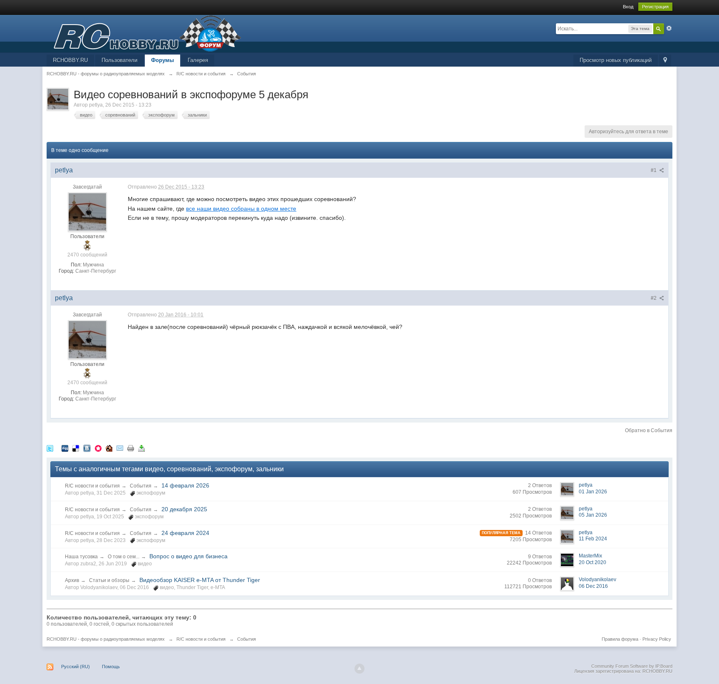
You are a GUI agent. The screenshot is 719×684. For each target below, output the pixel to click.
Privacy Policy (656, 639)
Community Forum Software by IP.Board (631, 666)
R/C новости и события (92, 486)
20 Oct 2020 (592, 562)
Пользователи (119, 60)
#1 (654, 170)
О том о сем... (123, 557)
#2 (654, 298)
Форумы (162, 60)
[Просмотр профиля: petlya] (87, 212)
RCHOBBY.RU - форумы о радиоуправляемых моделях (106, 639)
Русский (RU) (75, 666)
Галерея (198, 60)
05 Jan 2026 (593, 515)
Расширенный (669, 28)
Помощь (111, 666)
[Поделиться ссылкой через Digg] (65, 448)
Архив (72, 580)
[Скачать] (141, 448)
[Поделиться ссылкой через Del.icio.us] (75, 448)
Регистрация (655, 6)
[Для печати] (130, 448)
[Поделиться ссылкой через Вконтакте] (87, 448)
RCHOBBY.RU (70, 60)
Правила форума (620, 639)
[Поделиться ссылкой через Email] (120, 448)
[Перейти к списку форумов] (144, 33)
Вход (628, 6)
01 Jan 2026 (593, 492)
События (140, 486)
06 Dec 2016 (593, 586)
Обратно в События (648, 430)
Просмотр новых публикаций (616, 60)
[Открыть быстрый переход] (665, 61)
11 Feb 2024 (593, 539)
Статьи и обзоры (109, 580)
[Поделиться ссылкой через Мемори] (98, 448)
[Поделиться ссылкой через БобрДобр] (109, 448)
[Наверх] (359, 669)
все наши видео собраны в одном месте (241, 208)
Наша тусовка (81, 557)
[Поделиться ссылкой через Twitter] (50, 448)
